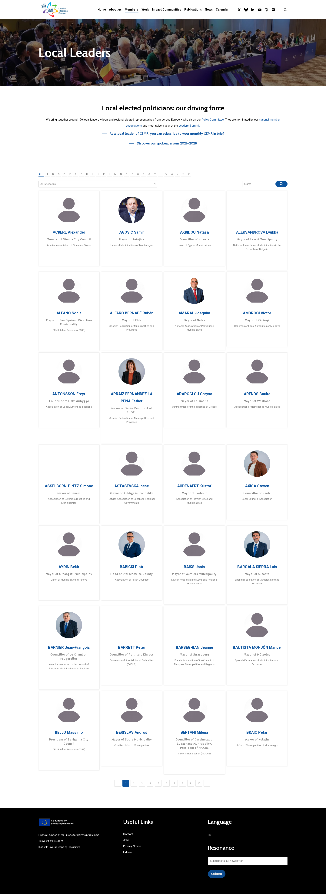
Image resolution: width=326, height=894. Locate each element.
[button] (163, 133)
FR (209, 835)
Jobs (126, 840)
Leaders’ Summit (189, 125)
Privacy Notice (132, 846)
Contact (128, 834)
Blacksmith (74, 847)
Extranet (128, 852)
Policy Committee (213, 119)
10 (199, 783)
